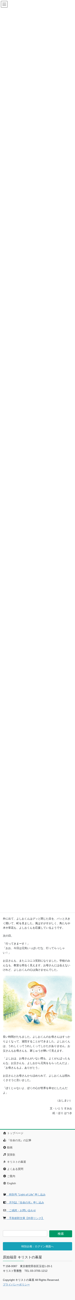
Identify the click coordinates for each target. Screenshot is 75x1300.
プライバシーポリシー (16, 1284)
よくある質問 (14, 1168)
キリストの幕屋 (16, 1161)
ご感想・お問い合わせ (21, 1210)
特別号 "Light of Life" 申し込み (26, 1194)
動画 (9, 1147)
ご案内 (10, 1176)
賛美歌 (10, 1154)
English (11, 1183)
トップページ (14, 1133)
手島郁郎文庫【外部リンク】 (25, 1218)
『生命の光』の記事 (18, 1140)
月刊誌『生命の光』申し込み (25, 1202)
